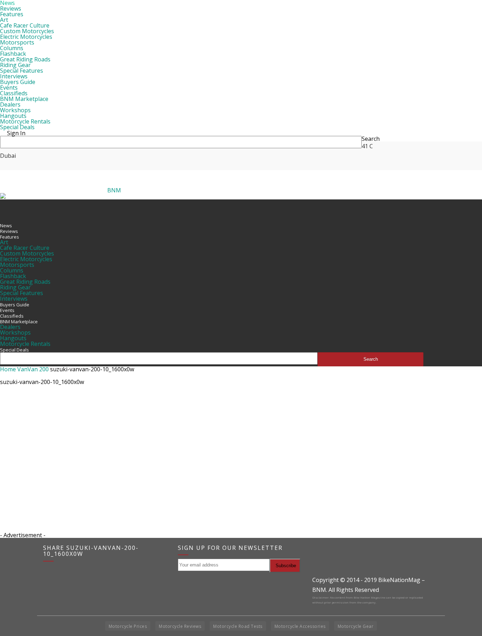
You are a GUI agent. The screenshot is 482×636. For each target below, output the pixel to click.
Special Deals (17, 127)
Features (11, 14)
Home (8, 369)
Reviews (10, 8)
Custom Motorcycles (27, 31)
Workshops (15, 110)
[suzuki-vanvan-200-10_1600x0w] (17, 422)
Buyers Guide (17, 82)
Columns (11, 48)
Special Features (21, 70)
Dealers (10, 104)
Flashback (13, 54)
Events (9, 87)
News (6, 225)
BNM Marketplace (24, 99)
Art (4, 20)
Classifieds (14, 93)
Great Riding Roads (25, 59)
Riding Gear (15, 65)
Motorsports (17, 42)
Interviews (14, 76)
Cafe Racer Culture (24, 25)
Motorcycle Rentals (25, 121)
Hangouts (13, 116)
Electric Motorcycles (26, 37)
